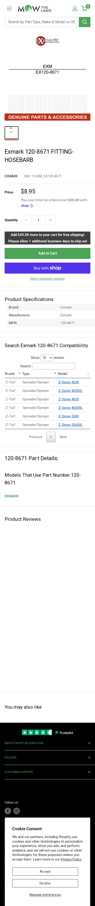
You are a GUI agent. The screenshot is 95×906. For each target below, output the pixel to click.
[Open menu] (9, 8)
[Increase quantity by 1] (50, 220)
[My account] (75, 8)
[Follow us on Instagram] (16, 811)
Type (26, 374)
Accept (45, 871)
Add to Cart (47, 253)
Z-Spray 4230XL (70, 391)
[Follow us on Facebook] (8, 811)
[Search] (84, 22)
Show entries (47, 358)
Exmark (11, 176)
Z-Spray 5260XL (70, 425)
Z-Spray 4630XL (70, 408)
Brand (9, 374)
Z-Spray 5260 (68, 416)
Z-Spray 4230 (68, 382)
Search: (26, 366)
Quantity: (11, 220)
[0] (84, 8)
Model (62, 374)
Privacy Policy (71, 859)
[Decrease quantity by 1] (26, 220)
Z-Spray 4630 (68, 399)
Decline (45, 883)
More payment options (47, 279)
